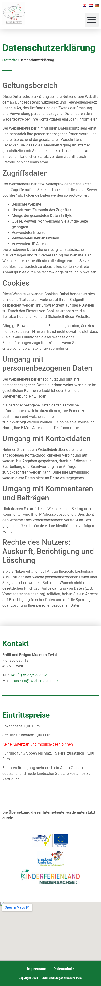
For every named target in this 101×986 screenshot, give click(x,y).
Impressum (36, 968)
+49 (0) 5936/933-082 (28, 675)
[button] (92, 20)
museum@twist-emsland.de (35, 680)
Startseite (9, 60)
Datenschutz (63, 968)
